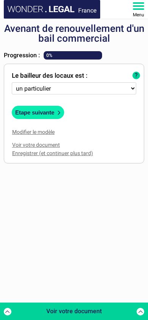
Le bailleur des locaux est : (50, 75)
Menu (138, 14)
